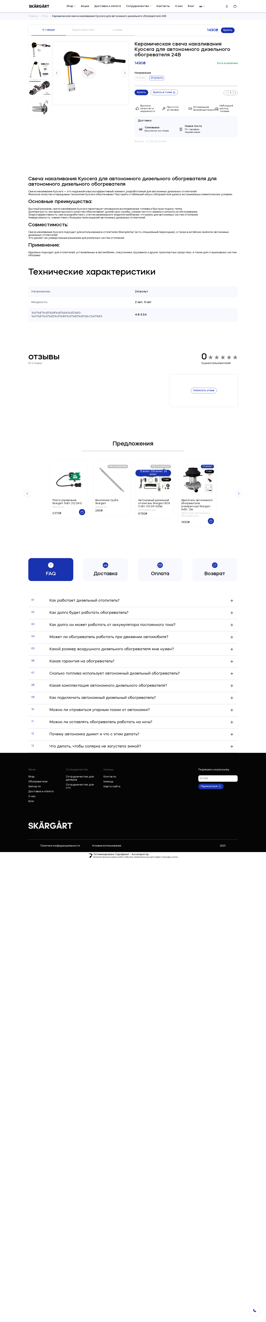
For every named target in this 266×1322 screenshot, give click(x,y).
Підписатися (209, 786)
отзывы (118, 30)
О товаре (48, 30)
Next (125, 73)
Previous (57, 73)
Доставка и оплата (107, 6)
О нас (179, 6)
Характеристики (83, 30)
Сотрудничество (137, 6)
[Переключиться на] (200, 6)
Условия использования (106, 846)
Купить (227, 30)
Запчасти (34, 786)
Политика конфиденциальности (60, 846)
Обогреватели (38, 782)
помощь (108, 782)
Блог (191, 6)
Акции (85, 6)
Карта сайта (111, 786)
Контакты (163, 6)
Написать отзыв (203, 390)
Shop (70, 6)
